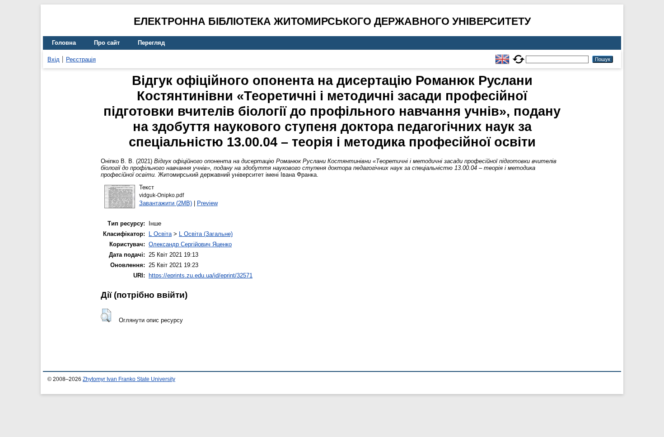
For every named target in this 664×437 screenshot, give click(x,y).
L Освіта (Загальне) (206, 233)
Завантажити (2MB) (165, 203)
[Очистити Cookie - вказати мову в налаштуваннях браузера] (518, 55)
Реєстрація (81, 59)
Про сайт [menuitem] (107, 42)
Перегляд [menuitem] (151, 42)
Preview (207, 203)
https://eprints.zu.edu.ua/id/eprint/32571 (201, 275)
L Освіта (160, 233)
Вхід (53, 59)
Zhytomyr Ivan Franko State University (129, 379)
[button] (106, 315)
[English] (502, 55)
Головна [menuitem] (64, 42)
